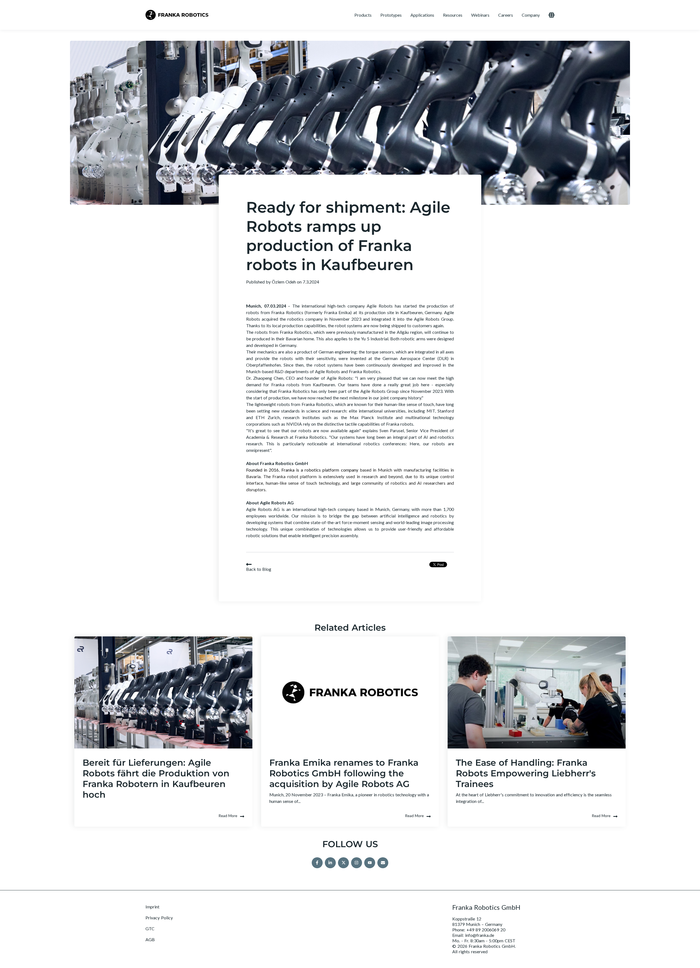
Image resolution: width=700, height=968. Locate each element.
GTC (149, 928)
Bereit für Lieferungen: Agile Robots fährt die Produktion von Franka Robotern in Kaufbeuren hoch (156, 778)
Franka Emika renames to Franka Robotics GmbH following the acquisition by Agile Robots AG (343, 773)
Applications (422, 14)
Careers (505, 14)
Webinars (480, 14)
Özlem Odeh (284, 281)
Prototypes (391, 14)
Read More (227, 815)
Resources (452, 14)
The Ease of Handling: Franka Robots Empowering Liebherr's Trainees (526, 773)
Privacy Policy (159, 917)
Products (363, 14)
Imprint (152, 906)
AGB (150, 939)
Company (531, 14)
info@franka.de (479, 935)
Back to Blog (258, 569)
